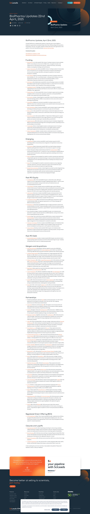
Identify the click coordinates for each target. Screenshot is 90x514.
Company (60, 2)
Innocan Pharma (30, 228)
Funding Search (41, 495)
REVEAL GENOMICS (31, 344)
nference (29, 404)
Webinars (25, 493)
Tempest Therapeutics (32, 441)
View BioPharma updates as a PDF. (33, 53)
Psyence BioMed (30, 217)
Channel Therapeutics (33, 261)
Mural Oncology (30, 433)
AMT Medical (30, 82)
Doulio (28, 163)
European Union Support (76, 508)
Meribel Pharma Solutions (32, 168)
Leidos (28, 321)
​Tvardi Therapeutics (31, 271)
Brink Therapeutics (31, 107)
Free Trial (77, 2)
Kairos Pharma (30, 115)
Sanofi (43, 299)
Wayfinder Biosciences (31, 363)
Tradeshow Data (41, 498)
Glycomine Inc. (30, 62)
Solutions (24, 2)
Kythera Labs (43, 369)
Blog (25, 498)
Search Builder (12, 498)
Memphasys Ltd (30, 204)
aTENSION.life (30, 141)
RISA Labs (29, 110)
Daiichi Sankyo (46, 363)
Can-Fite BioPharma (31, 416)
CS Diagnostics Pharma (32, 199)
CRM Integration (12, 501)
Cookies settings (47, 509)
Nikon (28, 356)
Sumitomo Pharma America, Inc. (33, 334)
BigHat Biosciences (31, 396)
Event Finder (41, 493)
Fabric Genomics (50, 279)
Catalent (58, 379)
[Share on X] (13, 26)
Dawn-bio (29, 156)
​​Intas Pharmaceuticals (31, 248)
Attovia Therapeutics (31, 69)
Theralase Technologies (32, 222)
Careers (54, 493)
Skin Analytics (30, 97)
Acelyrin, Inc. (43, 284)
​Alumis (28, 284)
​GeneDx (28, 279)
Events (49, 2)
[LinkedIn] (18, 508)
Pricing (44, 2)
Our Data (30, 2)
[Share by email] (17, 26)
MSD (43, 304)
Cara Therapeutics (56, 271)
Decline (64, 509)
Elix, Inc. (47, 328)
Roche (30, 376)
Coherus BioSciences (46, 250)
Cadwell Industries (31, 121)
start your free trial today (48, 48)
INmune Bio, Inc (30, 351)
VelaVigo (29, 309)
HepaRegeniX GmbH (31, 87)
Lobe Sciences (30, 193)
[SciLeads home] (14, 3)
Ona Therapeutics (48, 344)
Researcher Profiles (13, 493)
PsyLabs (29, 216)
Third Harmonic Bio (31, 428)
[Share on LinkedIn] (10, 26)
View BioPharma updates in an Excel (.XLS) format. (36, 55)
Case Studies (26, 495)
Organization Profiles (13, 495)
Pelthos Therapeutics (31, 260)
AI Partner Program (38, 2)
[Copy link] (20, 26)
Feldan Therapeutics (31, 131)
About (54, 495)
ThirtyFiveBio (30, 126)
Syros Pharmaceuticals (37, 269)
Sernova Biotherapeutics (32, 238)
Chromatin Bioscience (31, 339)
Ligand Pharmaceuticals (46, 260)
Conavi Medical (30, 186)
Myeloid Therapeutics (31, 438)
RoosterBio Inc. (41, 356)
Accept (55, 509)
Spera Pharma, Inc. (42, 389)
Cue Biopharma (30, 179)
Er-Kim (28, 384)
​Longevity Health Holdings (32, 253)
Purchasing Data (12, 500)
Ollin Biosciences (43, 309)
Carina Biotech (30, 102)
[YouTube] (19, 508)
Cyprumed (29, 304)
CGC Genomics (30, 146)
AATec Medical (30, 75)
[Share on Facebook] (15, 26)
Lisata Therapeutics (31, 379)
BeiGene (38, 404)
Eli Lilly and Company (45, 396)
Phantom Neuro (30, 92)
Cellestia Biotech (54, 149)
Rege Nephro (29, 268)
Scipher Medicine (30, 369)
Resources (54, 2)
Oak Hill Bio (29, 374)
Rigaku (28, 389)
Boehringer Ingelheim (31, 314)
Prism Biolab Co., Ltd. (31, 328)
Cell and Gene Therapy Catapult (47, 351)
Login (71, 2)
